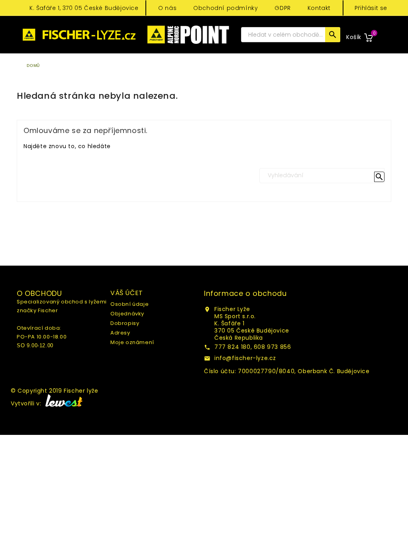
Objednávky (127, 313)
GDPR (282, 8)
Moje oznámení (132, 342)
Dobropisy (124, 323)
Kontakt (319, 8)
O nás (167, 8)
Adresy (120, 333)
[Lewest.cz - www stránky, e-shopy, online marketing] (62, 403)
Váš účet (126, 292)
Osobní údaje (129, 304)
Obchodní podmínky (225, 8)
